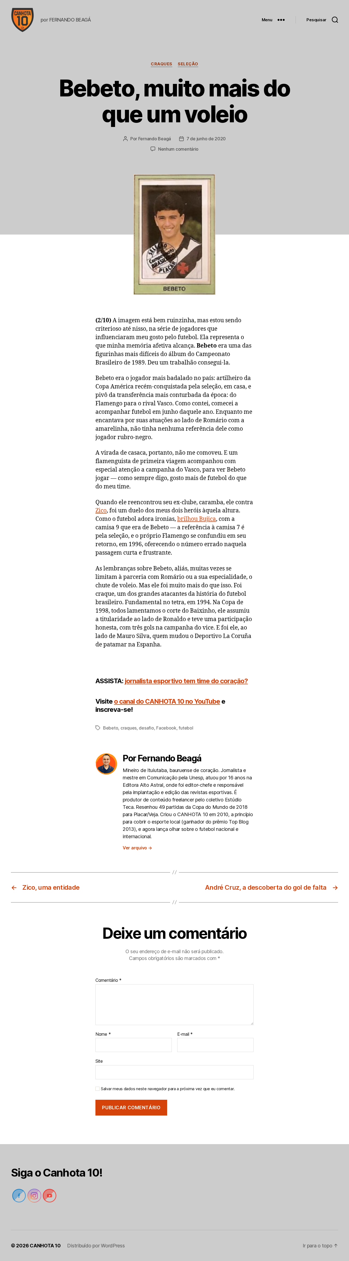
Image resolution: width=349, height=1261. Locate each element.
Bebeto (110, 728)
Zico (101, 510)
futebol (186, 728)
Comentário (108, 980)
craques (161, 64)
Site (99, 1061)
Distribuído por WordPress (96, 1245)
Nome (103, 1034)
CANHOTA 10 (45, 1245)
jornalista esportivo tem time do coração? (186, 681)
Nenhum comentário (178, 149)
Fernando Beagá (154, 138)
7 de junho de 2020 (206, 138)
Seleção (188, 64)
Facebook (166, 728)
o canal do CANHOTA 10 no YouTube (167, 701)
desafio (146, 728)
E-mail (185, 1034)
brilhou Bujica (196, 519)
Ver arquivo (137, 847)
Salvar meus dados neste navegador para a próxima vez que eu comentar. (167, 1088)
